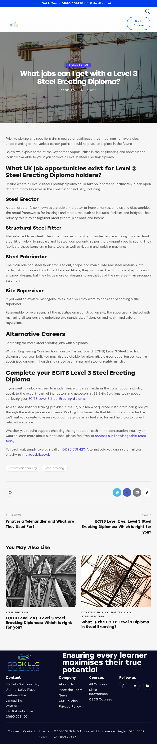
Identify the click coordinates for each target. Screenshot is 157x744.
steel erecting (54, 468)
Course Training (118, 612)
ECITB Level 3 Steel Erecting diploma (56, 399)
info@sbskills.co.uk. (36, 454)
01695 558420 (72, 3)
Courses (13, 731)
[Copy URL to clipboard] (147, 492)
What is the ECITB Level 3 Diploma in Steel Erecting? (115, 624)
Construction (92, 612)
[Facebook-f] (123, 686)
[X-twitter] (135, 686)
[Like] (10, 492)
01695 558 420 (73, 449)
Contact (29, 731)
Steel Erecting (78, 65)
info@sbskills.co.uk (98, 3)
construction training (23, 468)
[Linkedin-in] (147, 686)
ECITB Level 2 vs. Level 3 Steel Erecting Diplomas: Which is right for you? (39, 623)
